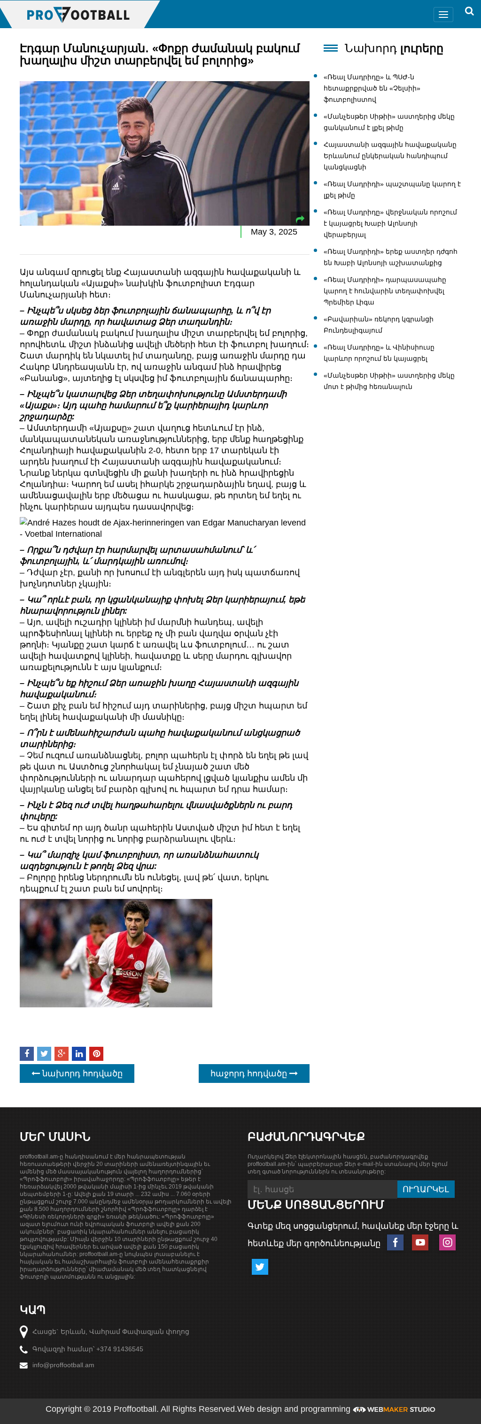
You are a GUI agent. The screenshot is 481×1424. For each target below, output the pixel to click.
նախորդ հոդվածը (81, 1073)
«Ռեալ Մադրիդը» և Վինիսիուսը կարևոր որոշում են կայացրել (379, 352)
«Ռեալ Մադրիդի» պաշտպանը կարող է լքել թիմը (392, 189)
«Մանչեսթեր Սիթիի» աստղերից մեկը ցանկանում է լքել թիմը (389, 122)
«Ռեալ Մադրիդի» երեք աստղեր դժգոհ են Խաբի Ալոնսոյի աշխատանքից (391, 257)
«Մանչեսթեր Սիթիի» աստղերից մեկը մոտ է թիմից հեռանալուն (389, 381)
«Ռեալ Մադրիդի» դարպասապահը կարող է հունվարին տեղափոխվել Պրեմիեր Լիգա (385, 291)
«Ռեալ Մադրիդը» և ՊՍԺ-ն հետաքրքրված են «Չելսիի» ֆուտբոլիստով (372, 88)
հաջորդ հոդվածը (249, 1073)
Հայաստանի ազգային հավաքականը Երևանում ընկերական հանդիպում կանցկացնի (390, 156)
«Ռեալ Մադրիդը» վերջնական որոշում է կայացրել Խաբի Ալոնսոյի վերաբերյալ (390, 223)
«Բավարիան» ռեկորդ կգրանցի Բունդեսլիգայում (379, 324)
